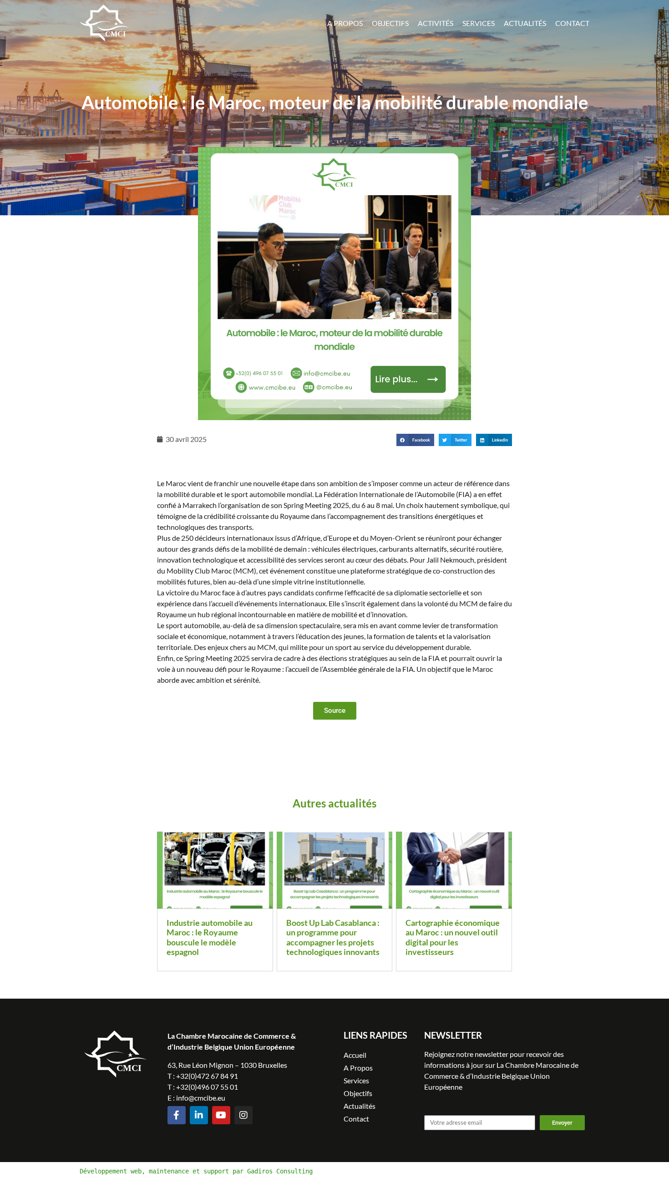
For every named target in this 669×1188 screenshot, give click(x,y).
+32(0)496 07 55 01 (207, 1086)
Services (478, 23)
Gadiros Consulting (280, 1171)
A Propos (345, 23)
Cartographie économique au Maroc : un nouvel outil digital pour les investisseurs (452, 937)
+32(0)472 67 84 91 (207, 1075)
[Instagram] (243, 1115)
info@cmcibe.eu (200, 1097)
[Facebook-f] (176, 1115)
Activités (435, 23)
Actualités (525, 23)
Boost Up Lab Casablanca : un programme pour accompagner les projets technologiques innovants (333, 937)
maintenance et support (189, 1171)
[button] (415, 440)
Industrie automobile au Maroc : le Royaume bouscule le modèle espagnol (210, 937)
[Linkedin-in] (199, 1115)
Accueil (355, 1055)
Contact (572, 23)
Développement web (111, 1171)
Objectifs (390, 23)
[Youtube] (221, 1115)
